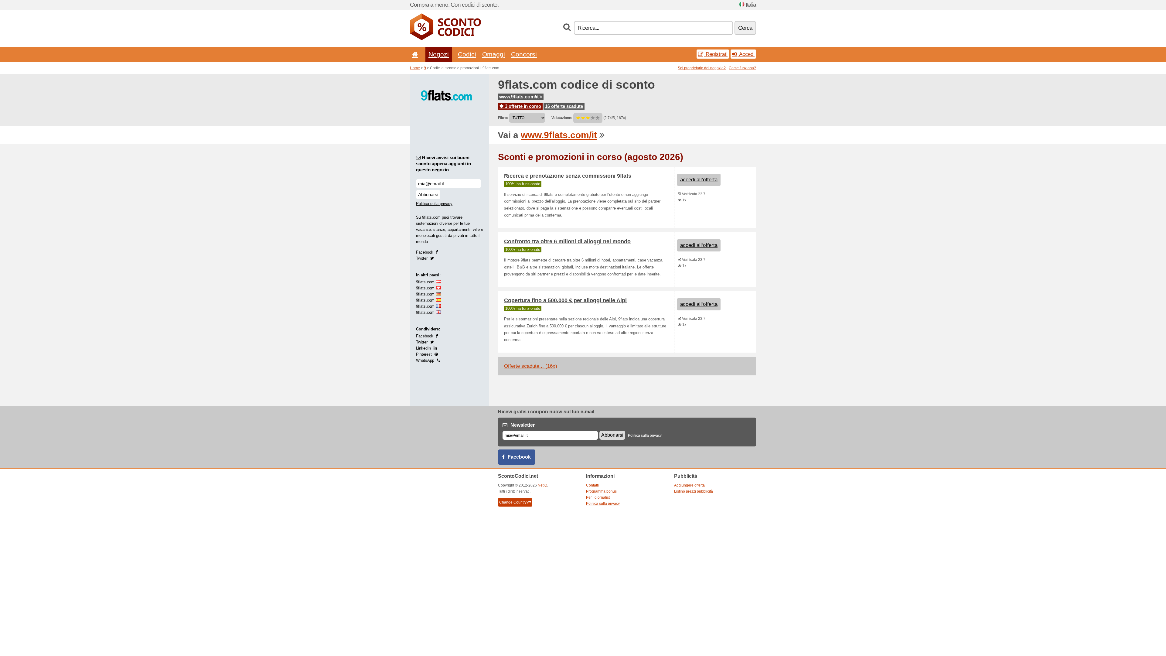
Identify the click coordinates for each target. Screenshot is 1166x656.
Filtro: (503, 118)
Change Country (513, 502)
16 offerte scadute (564, 106)
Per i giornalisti (598, 497)
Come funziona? (742, 68)
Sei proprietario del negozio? (702, 68)
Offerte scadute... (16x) (530, 366)
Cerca (745, 28)
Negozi (438, 54)
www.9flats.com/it (519, 96)
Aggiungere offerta (689, 485)
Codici (467, 54)
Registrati (716, 54)
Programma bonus (601, 491)
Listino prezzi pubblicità (693, 491)
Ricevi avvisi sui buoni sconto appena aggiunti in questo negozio (443, 163)
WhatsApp (425, 360)
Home (415, 68)
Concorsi (524, 54)
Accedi (746, 54)
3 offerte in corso (522, 106)
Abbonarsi (428, 194)
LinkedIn (423, 348)
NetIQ (542, 485)
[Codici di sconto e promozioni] (445, 39)
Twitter (422, 258)
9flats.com (425, 282)
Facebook (424, 252)
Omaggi (493, 54)
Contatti (592, 485)
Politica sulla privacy (434, 203)
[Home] (414, 54)
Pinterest (424, 354)
